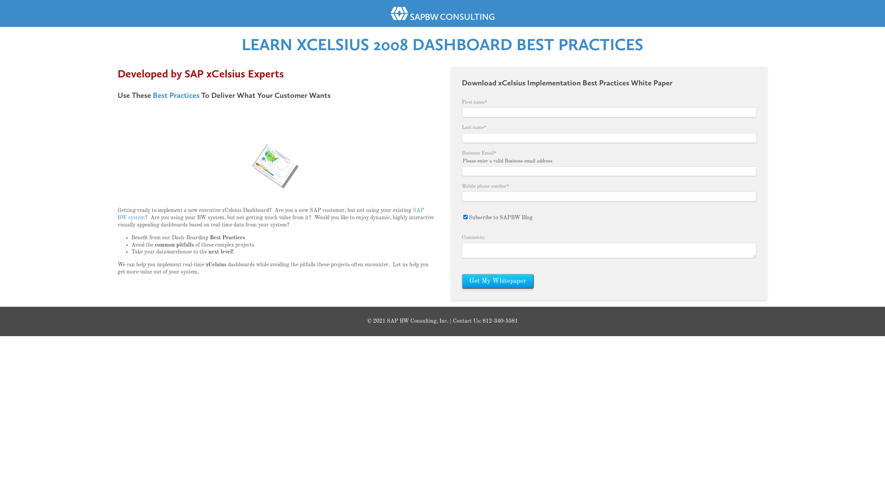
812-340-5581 (500, 321)
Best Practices (176, 95)
